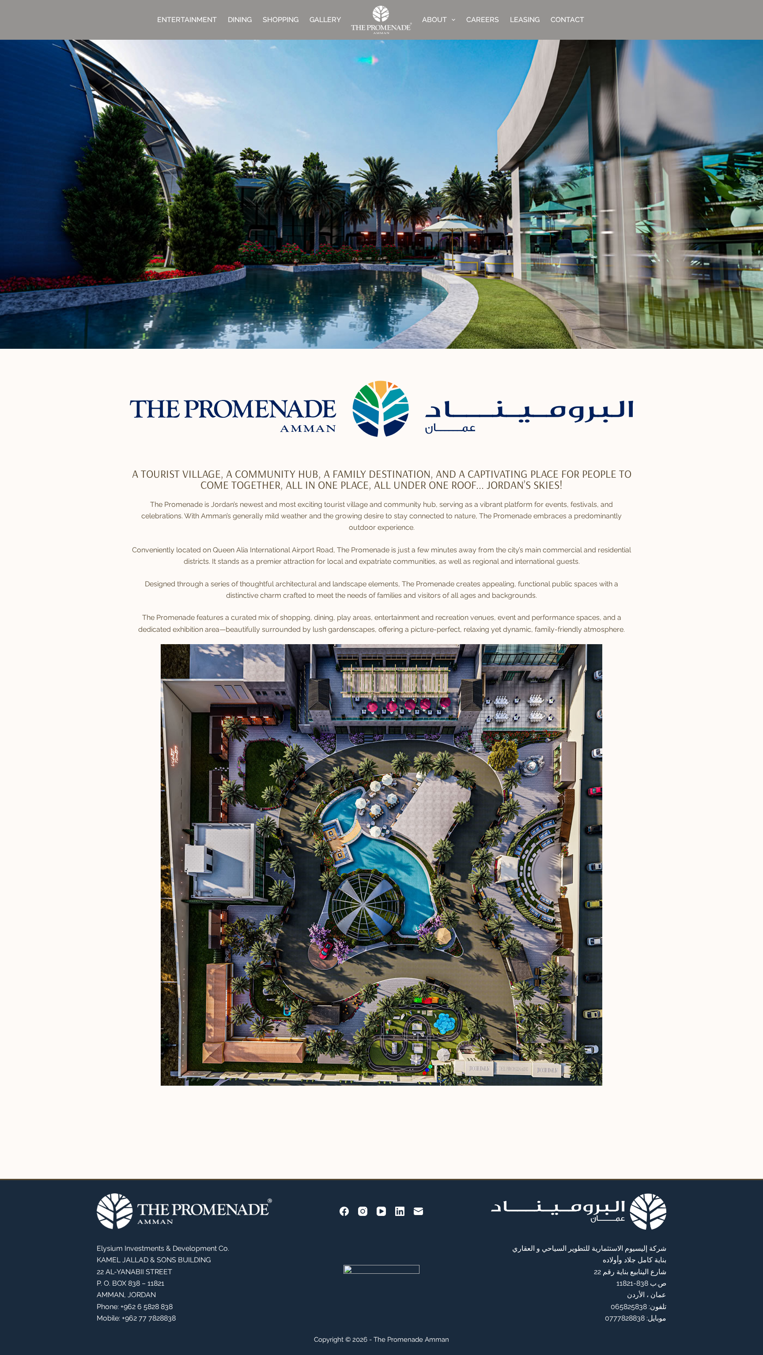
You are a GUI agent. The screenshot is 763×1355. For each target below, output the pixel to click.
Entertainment (187, 19)
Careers (482, 19)
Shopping (280, 19)
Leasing (525, 19)
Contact (567, 19)
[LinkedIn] (399, 1211)
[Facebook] (344, 1211)
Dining (240, 19)
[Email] (418, 1211)
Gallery (325, 19)
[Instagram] (362, 1211)
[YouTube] (381, 1211)
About (434, 19)
